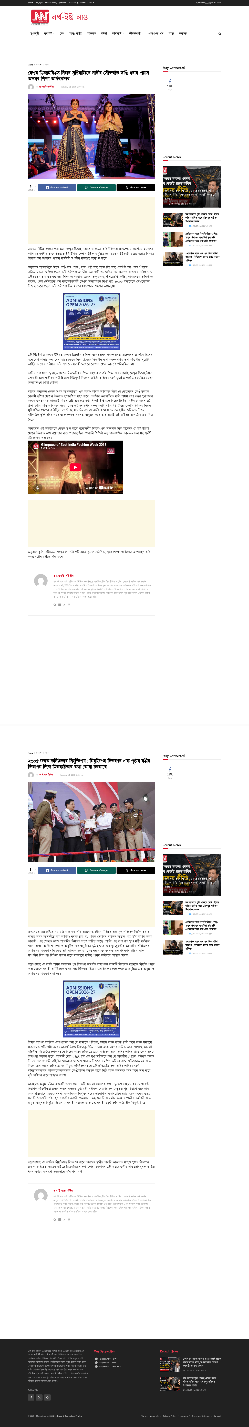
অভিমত (92, 34)
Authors (62, 2)
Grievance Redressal (77, 2)
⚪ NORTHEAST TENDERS (108, 1366)
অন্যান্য (183, 34)
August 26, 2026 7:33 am (201, 226)
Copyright (39, 2)
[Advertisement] (159, 17)
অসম (47, 64)
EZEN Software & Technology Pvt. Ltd (65, 1416)
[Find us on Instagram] (47, 1397)
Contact (91, 2)
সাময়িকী (116, 34)
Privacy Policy (51, 2)
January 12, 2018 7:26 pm (71, 774)
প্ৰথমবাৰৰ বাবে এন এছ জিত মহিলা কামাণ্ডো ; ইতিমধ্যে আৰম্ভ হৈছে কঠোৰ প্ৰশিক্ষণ (202, 257)
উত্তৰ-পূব (39, 64)
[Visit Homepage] (59, 18)
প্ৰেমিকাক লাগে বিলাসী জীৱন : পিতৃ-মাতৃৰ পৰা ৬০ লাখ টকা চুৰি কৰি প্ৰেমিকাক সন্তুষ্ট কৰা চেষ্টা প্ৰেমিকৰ (201, 237)
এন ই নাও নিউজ (46, 774)
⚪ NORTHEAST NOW (106, 1359)
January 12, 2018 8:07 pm (72, 86)
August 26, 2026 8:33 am (181, 204)
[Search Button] (220, 34)
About (30, 2)
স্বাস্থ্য (171, 34)
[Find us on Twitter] (39, 1397)
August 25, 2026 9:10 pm (201, 265)
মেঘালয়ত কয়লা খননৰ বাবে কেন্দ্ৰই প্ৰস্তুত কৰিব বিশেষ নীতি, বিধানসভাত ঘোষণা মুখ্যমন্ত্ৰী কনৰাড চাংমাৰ (189, 195)
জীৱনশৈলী (135, 34)
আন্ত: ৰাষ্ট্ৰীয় (76, 34)
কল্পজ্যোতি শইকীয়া (46, 86)
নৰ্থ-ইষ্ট (48, 34)
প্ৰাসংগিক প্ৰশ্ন (155, 34)
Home (30, 64)
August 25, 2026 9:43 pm (201, 245)
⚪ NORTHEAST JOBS (105, 1362)
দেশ (62, 34)
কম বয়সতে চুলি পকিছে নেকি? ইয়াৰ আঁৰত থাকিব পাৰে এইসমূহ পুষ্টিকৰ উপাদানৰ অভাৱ (202, 218)
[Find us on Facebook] (31, 1397)
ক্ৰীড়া (104, 34)
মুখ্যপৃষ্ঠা (35, 34)
